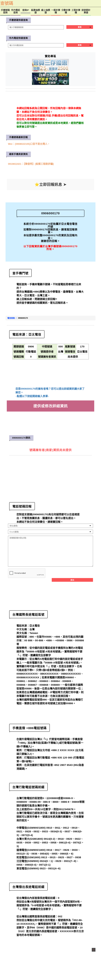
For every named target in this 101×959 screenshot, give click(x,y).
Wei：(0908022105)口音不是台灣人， (29, 143)
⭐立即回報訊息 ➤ (51, 184)
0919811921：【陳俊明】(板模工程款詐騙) (31, 163)
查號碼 (6, 3)
